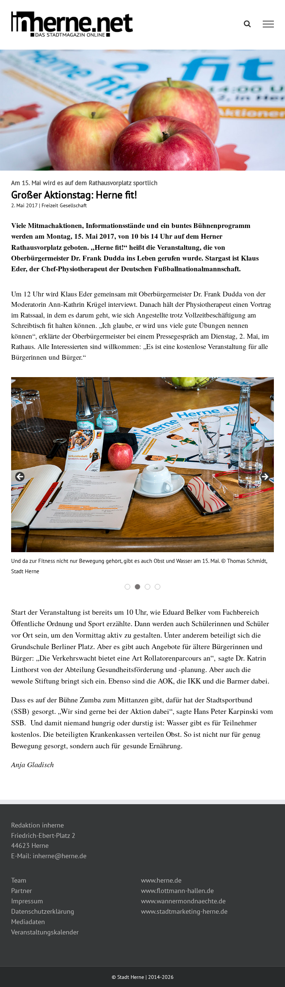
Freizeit (50, 205)
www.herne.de (161, 880)
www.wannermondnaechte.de (183, 901)
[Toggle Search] (247, 23)
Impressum (27, 901)
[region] (142, 484)
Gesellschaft (73, 205)
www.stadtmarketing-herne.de (184, 911)
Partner (21, 890)
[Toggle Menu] (268, 24)
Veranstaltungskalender (45, 932)
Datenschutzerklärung (42, 911)
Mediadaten (28, 921)
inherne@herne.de (59, 856)
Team (18, 880)
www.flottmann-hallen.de (177, 890)
